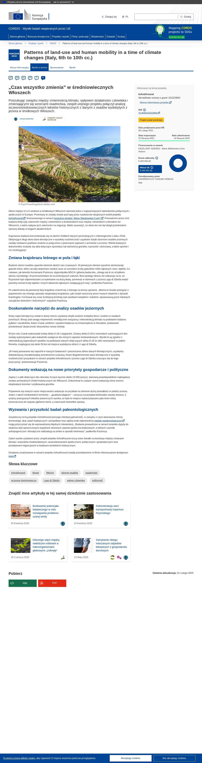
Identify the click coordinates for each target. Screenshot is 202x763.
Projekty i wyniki (60, 36)
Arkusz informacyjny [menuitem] (19, 67)
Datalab (111, 36)
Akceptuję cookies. (131, 758)
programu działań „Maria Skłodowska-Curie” (78, 218)
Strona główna (17, 36)
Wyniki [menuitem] (72, 67)
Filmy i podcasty (80, 36)
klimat (36, 473)
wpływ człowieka (76, 480)
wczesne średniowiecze (23, 480)
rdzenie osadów (69, 473)
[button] (125, 17)
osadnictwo (91, 473)
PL (43, 78)
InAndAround (16, 218)
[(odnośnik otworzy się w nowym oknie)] (32, 15)
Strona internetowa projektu (154, 103)
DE (10, 78)
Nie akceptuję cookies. (174, 758)
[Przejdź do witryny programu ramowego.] (14, 54)
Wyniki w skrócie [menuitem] (39, 67)
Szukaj (121, 36)
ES (23, 78)
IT (36, 78)
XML (25, 583)
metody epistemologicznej (108, 421)
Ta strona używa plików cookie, (19, 758)
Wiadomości (97, 36)
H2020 (53, 43)
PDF (54, 583)
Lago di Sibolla (52, 480)
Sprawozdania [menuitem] (56, 67)
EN (17, 78)
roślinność (97, 480)
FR (30, 78)
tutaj (12, 456)
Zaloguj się (111, 16)
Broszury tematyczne (39, 36)
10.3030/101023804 (147, 113)
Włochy (50, 473)
